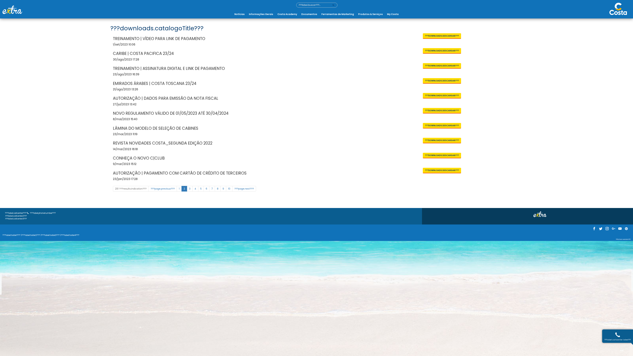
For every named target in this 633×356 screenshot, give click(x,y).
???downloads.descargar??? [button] (442, 35)
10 (229, 188)
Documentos (309, 14)
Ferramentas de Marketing (337, 14)
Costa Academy (287, 14)
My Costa (393, 14)
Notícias (239, 14)
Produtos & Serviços (370, 14)
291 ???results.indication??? (131, 188)
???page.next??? (244, 188)
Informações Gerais (261, 14)
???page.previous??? (163, 188)
